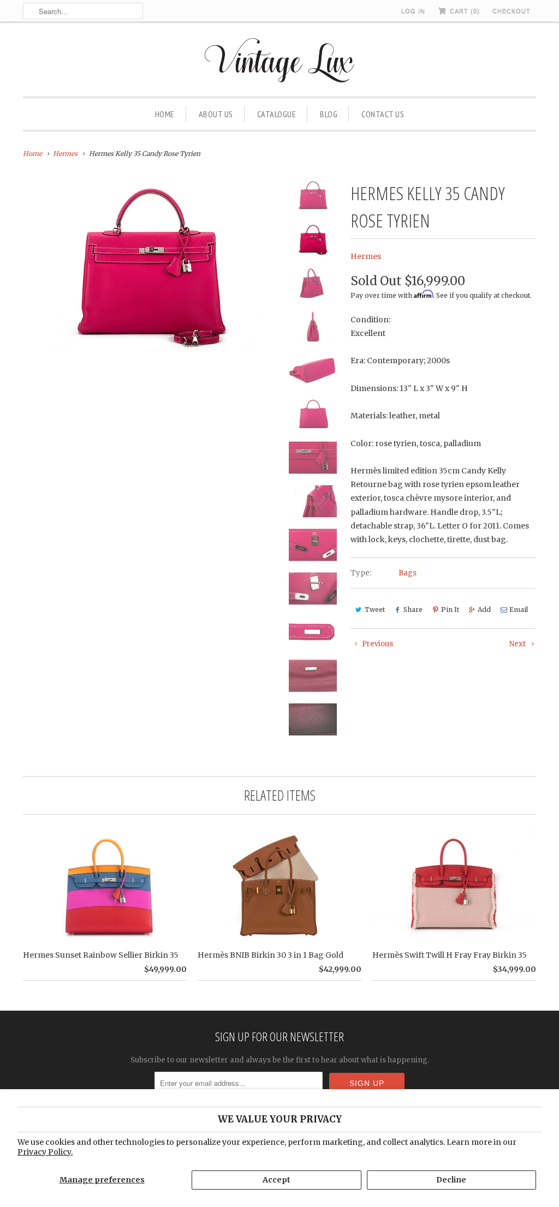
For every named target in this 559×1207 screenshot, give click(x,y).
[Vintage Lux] (280, 62)
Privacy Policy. (45, 1152)
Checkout (511, 11)
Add (484, 609)
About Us (216, 114)
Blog (328, 114)
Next (518, 643)
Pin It (450, 609)
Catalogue (276, 114)
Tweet (375, 609)
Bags (408, 573)
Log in (413, 11)
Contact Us (382, 114)
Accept (276, 1180)
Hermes (365, 256)
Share (413, 609)
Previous (376, 643)
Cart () (464, 11)
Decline (451, 1180)
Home (165, 114)
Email (518, 609)
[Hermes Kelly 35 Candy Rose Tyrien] (149, 265)
